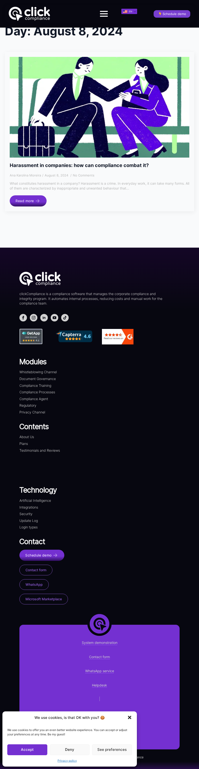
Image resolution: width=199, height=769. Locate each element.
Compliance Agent (33, 399)
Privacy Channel (32, 412)
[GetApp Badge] (37, 336)
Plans (23, 444)
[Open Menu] (104, 14)
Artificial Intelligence (35, 500)
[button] (129, 717)
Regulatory (27, 405)
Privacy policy (67, 760)
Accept (27, 749)
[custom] (65, 317)
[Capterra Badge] (78, 336)
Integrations (28, 507)
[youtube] (54, 317)
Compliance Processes (37, 392)
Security (26, 514)
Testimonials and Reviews (39, 450)
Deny (69, 749)
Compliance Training (35, 385)
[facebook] (23, 317)
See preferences (112, 749)
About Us (26, 437)
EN (130, 11)
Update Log (28, 520)
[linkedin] (44, 317)
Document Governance (37, 379)
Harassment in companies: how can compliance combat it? (79, 165)
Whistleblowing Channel (38, 372)
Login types (28, 527)
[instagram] (33, 317)
